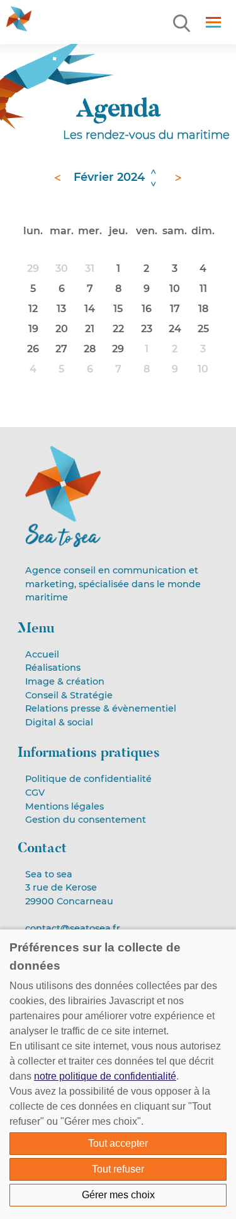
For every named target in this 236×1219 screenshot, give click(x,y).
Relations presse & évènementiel (100, 708)
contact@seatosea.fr (72, 928)
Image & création (64, 681)
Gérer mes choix (118, 1194)
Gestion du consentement (85, 819)
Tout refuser (118, 1169)
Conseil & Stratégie (69, 695)
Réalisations (53, 667)
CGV (35, 792)
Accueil (42, 654)
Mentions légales (64, 806)
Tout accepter (118, 1143)
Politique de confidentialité (88, 778)
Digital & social (59, 722)
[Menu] (182, 23)
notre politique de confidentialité (105, 1076)
